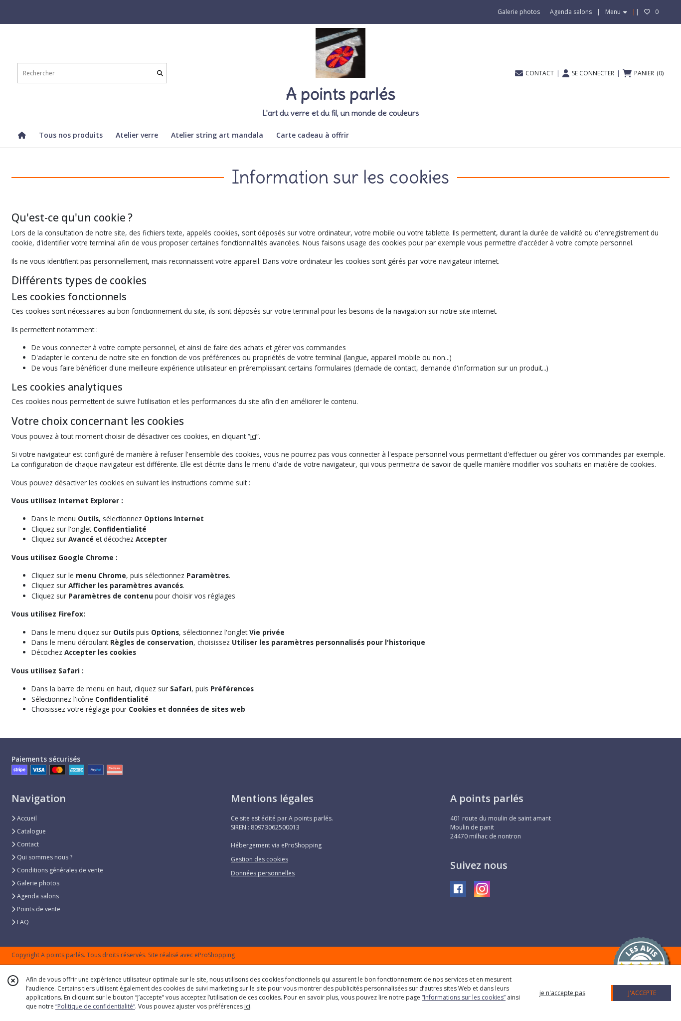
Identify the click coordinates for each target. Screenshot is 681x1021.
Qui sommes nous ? (43, 857)
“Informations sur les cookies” (464, 997)
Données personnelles (263, 873)
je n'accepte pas (562, 993)
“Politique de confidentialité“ (95, 1006)
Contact (27, 844)
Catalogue (30, 831)
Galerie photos (37, 883)
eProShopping (214, 955)
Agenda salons (37, 896)
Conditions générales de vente (59, 870)
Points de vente (37, 909)
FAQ (22, 922)
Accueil (26, 818)
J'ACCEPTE (642, 993)
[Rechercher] (160, 73)
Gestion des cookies (259, 859)
